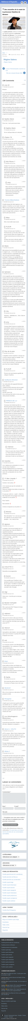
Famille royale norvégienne (10, 898)
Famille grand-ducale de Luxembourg (12, 874)
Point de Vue (6, 927)
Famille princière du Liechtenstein (11, 879)
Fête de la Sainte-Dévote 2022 (15, 73)
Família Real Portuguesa (9, 910)
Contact (6, 1016)
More (3, 53)
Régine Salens (10, 59)
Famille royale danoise (9, 887)
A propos (11, 1016)
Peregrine (7, 699)
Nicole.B (7, 688)
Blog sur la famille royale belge (11, 919)
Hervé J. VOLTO (10, 729)
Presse (24, 1015)
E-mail (16, 806)
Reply (24, 84)
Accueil (6, 1015)
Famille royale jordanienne (10, 895)
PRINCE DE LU (11, 401)
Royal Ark (5, 930)
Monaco (18, 54)
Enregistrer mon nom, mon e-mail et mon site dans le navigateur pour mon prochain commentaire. (13, 819)
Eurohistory (6, 922)
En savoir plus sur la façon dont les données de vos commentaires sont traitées (13, 831)
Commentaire (6, 792)
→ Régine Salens (7, 62)
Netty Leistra (6, 924)
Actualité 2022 (13, 54)
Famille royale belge (8, 882)
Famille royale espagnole (9, 890)
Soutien (20, 1015)
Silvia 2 (7, 751)
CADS (4, 1018)
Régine (5, 54)
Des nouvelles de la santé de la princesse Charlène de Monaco (13, 12)
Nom (4, 806)
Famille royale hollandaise (10, 892)
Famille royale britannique (9, 885)
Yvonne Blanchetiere (11, 200)
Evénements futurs (13, 1015)
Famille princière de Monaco (10, 877)
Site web (4, 812)
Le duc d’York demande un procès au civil (14, 69)
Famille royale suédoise (9, 900)
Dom (6, 661)
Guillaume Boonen (11, 380)
